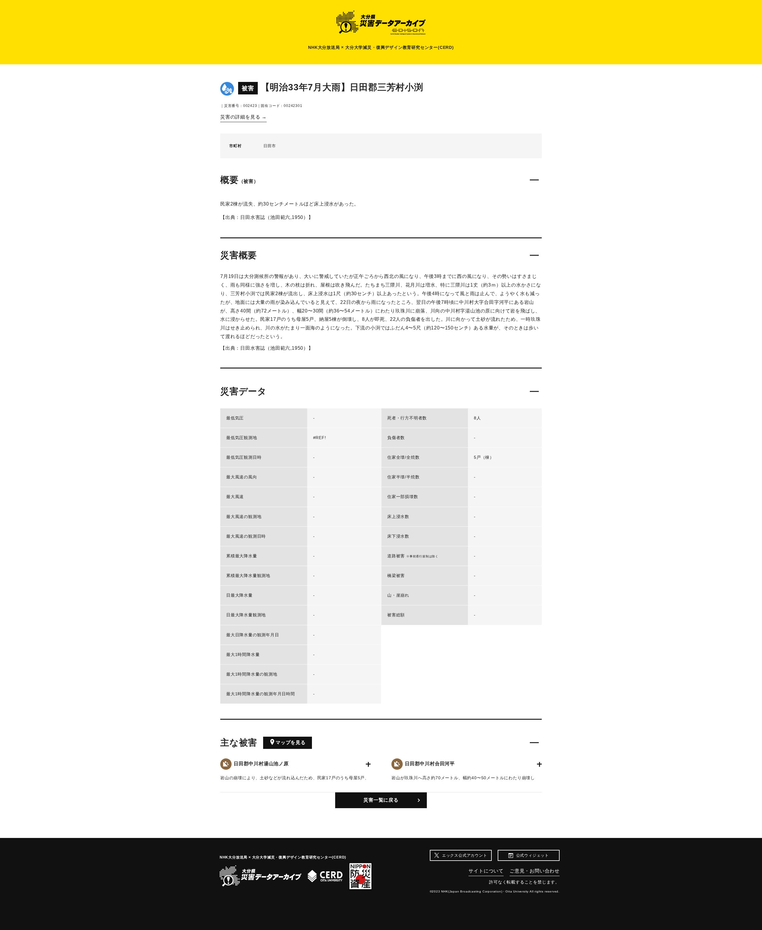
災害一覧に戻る (381, 800)
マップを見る (291, 742)
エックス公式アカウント (464, 855)
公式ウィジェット (532, 855)
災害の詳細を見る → (243, 116)
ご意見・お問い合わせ (535, 870)
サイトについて (486, 870)
